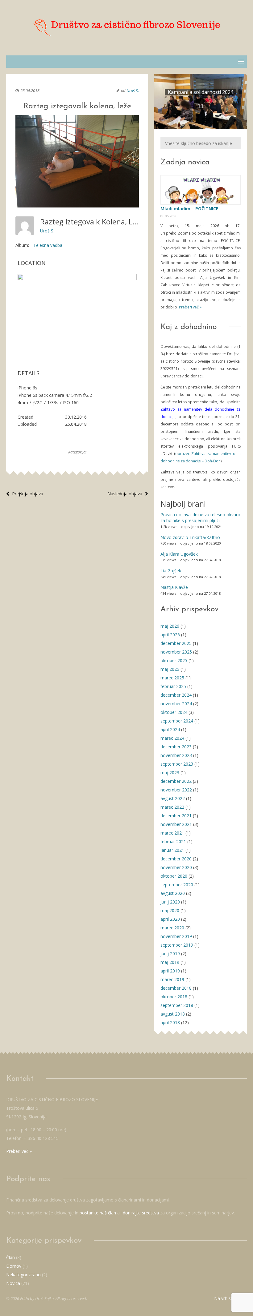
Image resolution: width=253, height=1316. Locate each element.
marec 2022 (172, 807)
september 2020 (176, 884)
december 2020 (176, 859)
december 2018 (176, 988)
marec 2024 (172, 738)
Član (10, 1257)
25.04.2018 (29, 90)
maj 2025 (169, 669)
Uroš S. (132, 90)
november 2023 (176, 755)
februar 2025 (173, 686)
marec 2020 (172, 928)
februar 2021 (173, 841)
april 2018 (170, 1022)
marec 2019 (172, 979)
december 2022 (176, 781)
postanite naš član (98, 1213)
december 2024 (176, 695)
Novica (13, 1283)
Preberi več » (189, 307)
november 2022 (176, 790)
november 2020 (176, 867)
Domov (13, 1266)
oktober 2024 (173, 712)
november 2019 (176, 936)
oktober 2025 (173, 660)
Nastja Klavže (174, 587)
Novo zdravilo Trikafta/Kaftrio (190, 537)
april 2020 (170, 919)
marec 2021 (172, 833)
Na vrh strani (227, 1298)
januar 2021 (172, 850)
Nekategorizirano (23, 1275)
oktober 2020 (173, 876)
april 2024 (170, 729)
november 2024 (176, 703)
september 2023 (176, 764)
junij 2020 (170, 902)
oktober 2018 (173, 997)
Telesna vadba (47, 245)
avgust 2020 (172, 893)
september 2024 (176, 721)
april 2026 (170, 635)
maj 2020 (169, 910)
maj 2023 (169, 772)
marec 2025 (172, 678)
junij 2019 (170, 953)
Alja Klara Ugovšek (179, 554)
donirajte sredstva (141, 1213)
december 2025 (176, 643)
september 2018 (176, 1005)
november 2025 (176, 652)
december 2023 (176, 747)
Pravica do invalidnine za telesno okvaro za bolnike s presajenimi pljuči (200, 518)
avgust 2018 (172, 1014)
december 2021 (176, 816)
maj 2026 (169, 626)
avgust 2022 (172, 798)
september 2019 (176, 945)
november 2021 (176, 824)
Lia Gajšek (170, 570)
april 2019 (170, 971)
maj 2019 (169, 962)
